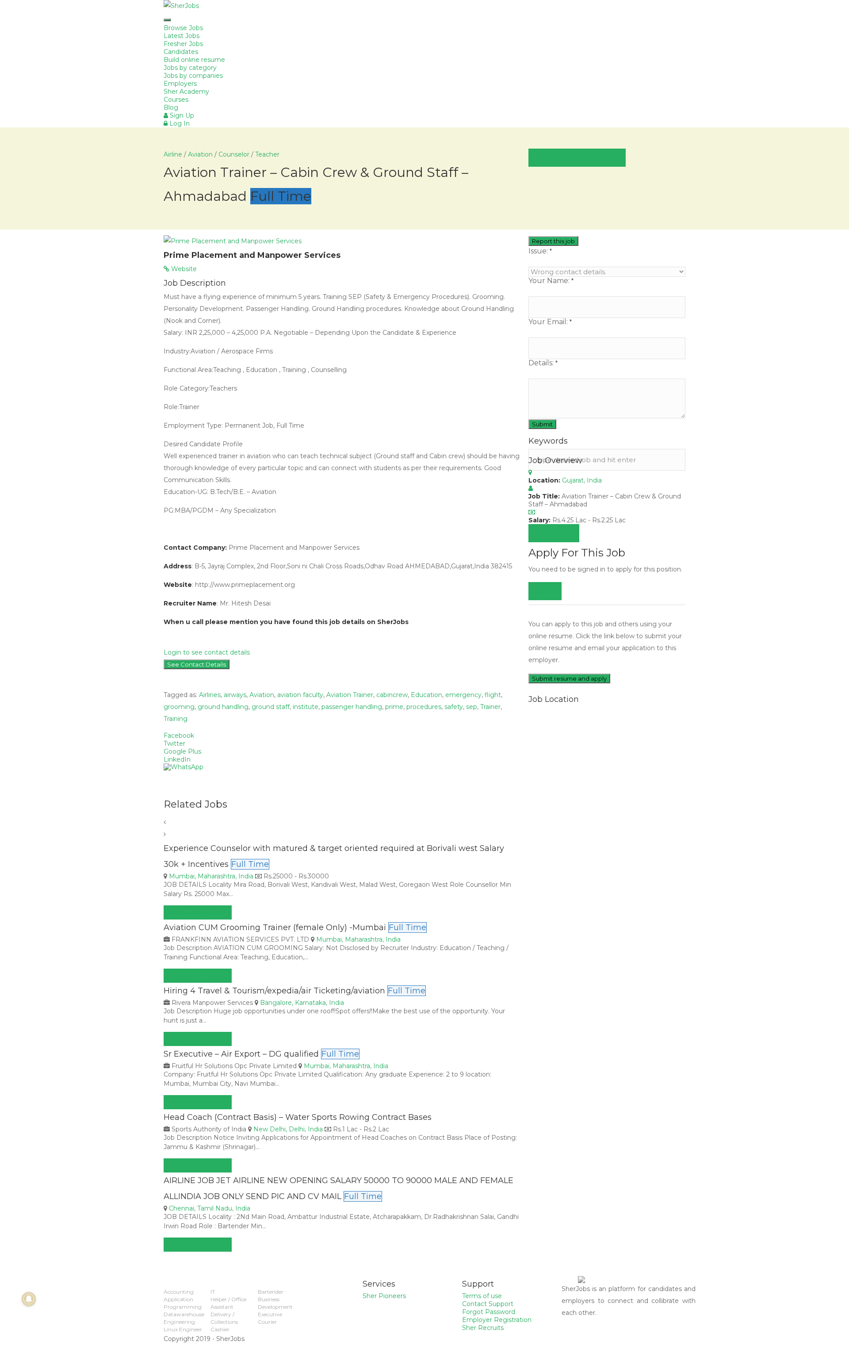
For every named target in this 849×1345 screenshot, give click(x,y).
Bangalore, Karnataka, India (302, 1003)
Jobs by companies (193, 76)
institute (305, 707)
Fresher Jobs (183, 44)
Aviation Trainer (349, 695)
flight (493, 695)
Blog (171, 107)
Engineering (179, 1321)
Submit (542, 424)
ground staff (271, 707)
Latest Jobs (181, 36)
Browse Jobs (183, 28)
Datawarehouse (184, 1314)
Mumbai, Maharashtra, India (211, 876)
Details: (543, 363)
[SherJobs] (424, 6)
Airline (173, 154)
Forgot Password (488, 1312)
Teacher (267, 154)
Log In (179, 123)
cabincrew (392, 695)
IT (212, 1291)
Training (175, 719)
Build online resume (194, 60)
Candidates (181, 52)
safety (453, 707)
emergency (463, 695)
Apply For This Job (198, 912)
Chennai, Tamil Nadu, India (209, 1208)
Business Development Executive (275, 1307)
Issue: (540, 251)
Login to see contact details (207, 652)
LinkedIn (177, 759)
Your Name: (551, 281)
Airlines (210, 695)
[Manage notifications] (29, 1299)
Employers (180, 84)
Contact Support (487, 1304)
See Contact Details (196, 664)
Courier (267, 1321)
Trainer (490, 707)
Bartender (270, 1291)
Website (183, 269)
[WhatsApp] (342, 766)
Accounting (179, 1291)
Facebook (179, 736)
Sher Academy (186, 92)
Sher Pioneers (384, 1296)
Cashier (219, 1329)
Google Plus (182, 751)
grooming (179, 707)
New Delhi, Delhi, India (288, 1129)
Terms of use (482, 1296)
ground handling (223, 707)
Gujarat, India (582, 480)
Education (426, 695)
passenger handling (351, 707)
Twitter (174, 743)
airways (235, 695)
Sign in (545, 591)
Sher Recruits (483, 1328)
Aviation (200, 154)
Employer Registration (497, 1320)
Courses (176, 99)
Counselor (233, 154)
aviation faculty (300, 695)
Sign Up (181, 115)
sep (471, 707)
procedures (423, 707)
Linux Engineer (183, 1329)
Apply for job (554, 533)
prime (394, 707)
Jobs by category (190, 68)
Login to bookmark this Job (577, 157)
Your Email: (550, 322)
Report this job (553, 241)
